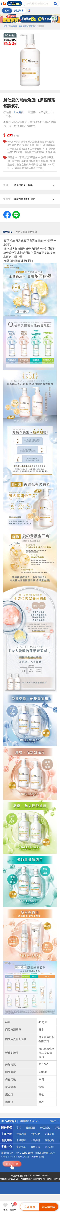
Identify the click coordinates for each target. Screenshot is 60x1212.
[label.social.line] (16, 214)
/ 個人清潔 (22, 26)
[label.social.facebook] (7, 214)
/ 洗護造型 (31, 26)
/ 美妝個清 (12, 26)
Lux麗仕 (19, 112)
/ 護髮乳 (40, 26)
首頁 (5, 26)
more (53, 1121)
